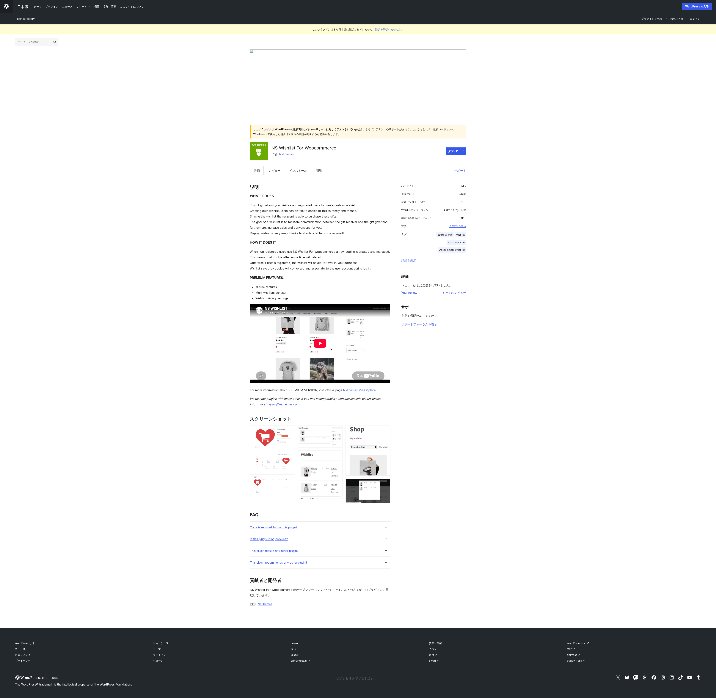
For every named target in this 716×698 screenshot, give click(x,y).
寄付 (433, 654)
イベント (434, 648)
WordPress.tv (301, 660)
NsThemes (286, 154)
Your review (409, 292)
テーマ (157, 648)
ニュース (20, 648)
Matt (571, 648)
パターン (158, 660)
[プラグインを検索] (54, 42)
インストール (298, 170)
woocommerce (456, 242)
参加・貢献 (435, 643)
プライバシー (23, 660)
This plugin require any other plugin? (274, 551)
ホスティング (23, 654)
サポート (460, 170)
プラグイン (159, 654)
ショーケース (161, 643)
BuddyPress (576, 660)
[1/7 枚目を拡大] (290, 430)
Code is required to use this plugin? (273, 527)
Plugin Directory (25, 18)
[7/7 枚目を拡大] (385, 484)
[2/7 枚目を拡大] (290, 458)
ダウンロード (456, 151)
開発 (319, 170)
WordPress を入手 (697, 6)
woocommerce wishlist (452, 249)
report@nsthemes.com (283, 404)
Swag (434, 660)
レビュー (274, 170)
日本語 (54, 678)
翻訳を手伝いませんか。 (389, 29)
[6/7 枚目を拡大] (385, 430)
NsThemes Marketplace (359, 390)
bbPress (573, 654)
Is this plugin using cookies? (269, 539)
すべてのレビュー (454, 292)
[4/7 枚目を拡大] (337, 430)
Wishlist (460, 234)
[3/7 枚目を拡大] (290, 479)
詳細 (257, 170)
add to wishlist (445, 234)
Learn (294, 643)
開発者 (295, 654)
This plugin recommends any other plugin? (278, 562)
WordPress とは (24, 643)
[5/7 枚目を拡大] (337, 455)
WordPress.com (578, 643)
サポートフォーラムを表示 (419, 324)
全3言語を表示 (457, 226)
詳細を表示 (408, 260)
